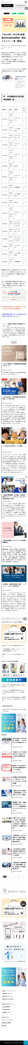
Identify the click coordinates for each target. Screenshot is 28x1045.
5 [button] (23, 876)
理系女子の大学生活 (7, 999)
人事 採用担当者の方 (21, 5)
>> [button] (18, 879)
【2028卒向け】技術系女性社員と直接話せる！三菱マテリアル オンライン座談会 (19, 852)
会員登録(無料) (7, 5)
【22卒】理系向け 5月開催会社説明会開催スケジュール (14, 365)
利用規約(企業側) (6, 1023)
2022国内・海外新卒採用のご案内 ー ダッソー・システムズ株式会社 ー (14, 585)
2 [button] (9, 876)
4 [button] (18, 876)
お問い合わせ (5, 1017)
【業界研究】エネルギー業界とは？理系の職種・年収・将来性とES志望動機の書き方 (19, 838)
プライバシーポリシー (7, 1020)
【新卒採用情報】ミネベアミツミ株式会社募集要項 (14, 541)
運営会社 (3, 1025)
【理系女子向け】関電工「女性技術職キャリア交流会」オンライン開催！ (19, 793)
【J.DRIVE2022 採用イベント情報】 (13, 446)
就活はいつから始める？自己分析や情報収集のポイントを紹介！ (19, 767)
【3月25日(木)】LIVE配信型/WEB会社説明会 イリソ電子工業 (14, 398)
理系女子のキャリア (7, 996)
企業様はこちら (6, 1012)
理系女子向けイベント (8, 1004)
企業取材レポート (7, 993)
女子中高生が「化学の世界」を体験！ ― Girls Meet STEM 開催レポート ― (20, 741)
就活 (10, 47)
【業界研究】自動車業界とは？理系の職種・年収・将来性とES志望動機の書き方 (19, 866)
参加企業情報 (6, 1007)
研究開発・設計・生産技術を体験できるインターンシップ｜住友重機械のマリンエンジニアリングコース (19, 806)
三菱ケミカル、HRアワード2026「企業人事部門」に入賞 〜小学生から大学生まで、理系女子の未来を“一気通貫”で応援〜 (20, 823)
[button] (26, 2)
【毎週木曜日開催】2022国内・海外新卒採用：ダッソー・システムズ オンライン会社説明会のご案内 (14, 497)
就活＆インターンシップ (9, 991)
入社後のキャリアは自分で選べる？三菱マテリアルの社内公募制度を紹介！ (19, 755)
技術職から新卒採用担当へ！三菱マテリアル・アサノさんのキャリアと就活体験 (19, 780)
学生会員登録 (6, 1009)
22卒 (4, 48)
